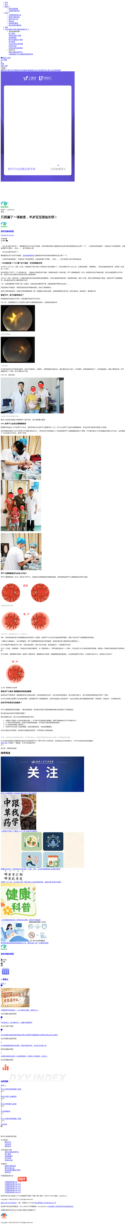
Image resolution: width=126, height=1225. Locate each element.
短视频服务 (9, 1156)
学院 (6, 27)
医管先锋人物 (13, 19)
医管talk (11, 21)
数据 (6, 6)
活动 (6, 13)
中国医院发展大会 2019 (13, 1188)
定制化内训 (9, 1160)
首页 (6, 2)
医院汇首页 (6, 58)
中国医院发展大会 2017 (13, 1192)
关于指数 (4, 60)
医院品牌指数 (13, 9)
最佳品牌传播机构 (15, 25)
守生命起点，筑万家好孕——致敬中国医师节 (16, 1022)
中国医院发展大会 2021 (13, 1186)
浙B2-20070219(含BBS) (9, 1203)
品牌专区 (8, 1172)
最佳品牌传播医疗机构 (12, 1170)
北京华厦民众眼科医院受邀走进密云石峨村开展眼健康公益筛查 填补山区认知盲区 (29, 1035)
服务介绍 (8, 1142)
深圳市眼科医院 (28, 255)
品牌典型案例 (13, 23)
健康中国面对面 (14, 17)
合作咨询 (8, 1144)
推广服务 (8, 1154)
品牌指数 (5, 1081)
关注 (6, 4)
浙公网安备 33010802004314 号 (45, 1203)
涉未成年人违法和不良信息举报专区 (60, 1206)
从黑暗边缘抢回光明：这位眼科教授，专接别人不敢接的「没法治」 (24, 1056)
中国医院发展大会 (15, 15)
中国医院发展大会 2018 (13, 1190)
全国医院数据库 (14, 11)
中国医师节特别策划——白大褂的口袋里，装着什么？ (20, 1010)
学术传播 (8, 1158)
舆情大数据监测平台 (12, 1152)
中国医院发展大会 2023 (13, 1184)
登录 (2, 66)
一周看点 (4, 979)
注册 (5, 66)
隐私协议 (8, 1146)
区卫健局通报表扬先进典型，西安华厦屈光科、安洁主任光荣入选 (23, 1045)
